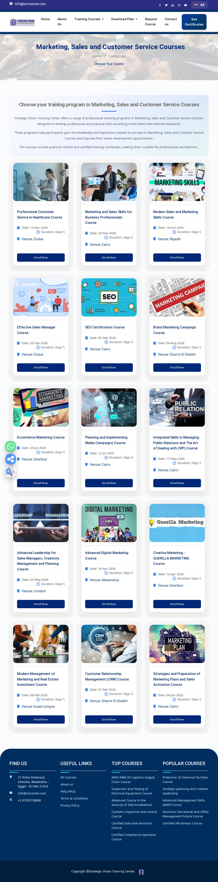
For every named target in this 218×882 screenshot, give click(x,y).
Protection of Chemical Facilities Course (185, 779)
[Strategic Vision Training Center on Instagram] (180, 5)
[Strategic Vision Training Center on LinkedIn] (173, 5)
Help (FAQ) (67, 791)
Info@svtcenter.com (30, 4)
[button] (10, 459)
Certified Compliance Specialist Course (134, 837)
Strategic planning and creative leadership (185, 791)
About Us (62, 21)
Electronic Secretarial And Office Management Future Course (186, 814)
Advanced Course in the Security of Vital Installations (132, 802)
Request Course (151, 21)
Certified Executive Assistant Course (132, 825)
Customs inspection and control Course (134, 814)
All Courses (68, 777)
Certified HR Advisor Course (182, 823)
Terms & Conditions (74, 798)
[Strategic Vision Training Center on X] (167, 5)
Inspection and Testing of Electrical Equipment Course (132, 791)
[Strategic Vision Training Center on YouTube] (186, 5)
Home (45, 19)
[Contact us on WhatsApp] (10, 446)
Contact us (171, 21)
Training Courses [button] (87, 19)
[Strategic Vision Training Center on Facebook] (160, 5)
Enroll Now (41, 257)
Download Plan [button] (123, 19)
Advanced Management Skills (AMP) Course (184, 802)
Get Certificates (194, 21)
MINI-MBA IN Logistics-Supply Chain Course (133, 779)
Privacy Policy (69, 805)
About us (66, 784)
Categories (117, 56)
